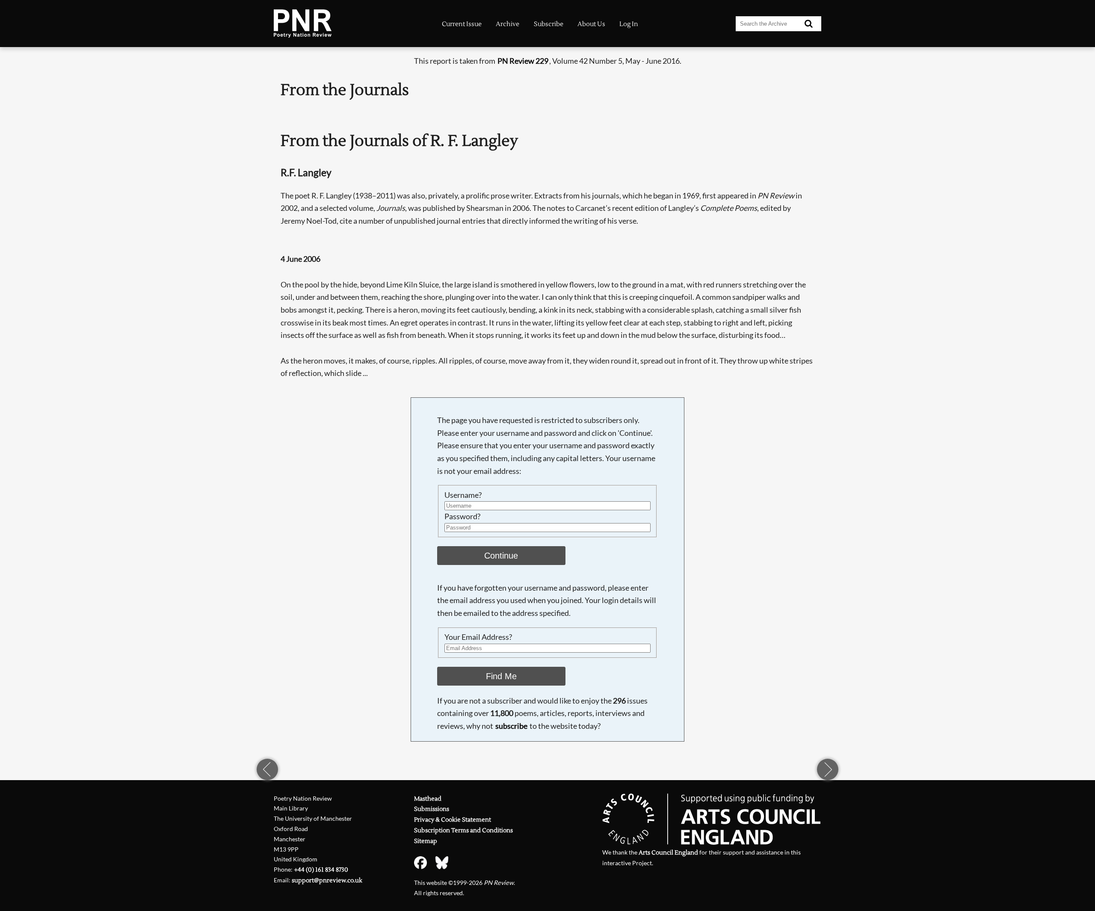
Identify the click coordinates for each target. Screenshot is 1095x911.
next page (827, 769)
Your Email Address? (478, 637)
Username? (463, 495)
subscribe (511, 726)
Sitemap (425, 841)
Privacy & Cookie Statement (452, 820)
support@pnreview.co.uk (327, 880)
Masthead (427, 799)
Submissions (431, 809)
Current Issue (462, 24)
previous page (267, 769)
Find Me (501, 676)
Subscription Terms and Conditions (463, 830)
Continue (501, 555)
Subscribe (548, 24)
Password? (462, 516)
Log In (628, 24)
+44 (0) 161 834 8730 (321, 870)
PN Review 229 (522, 60)
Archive (507, 24)
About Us (591, 24)
